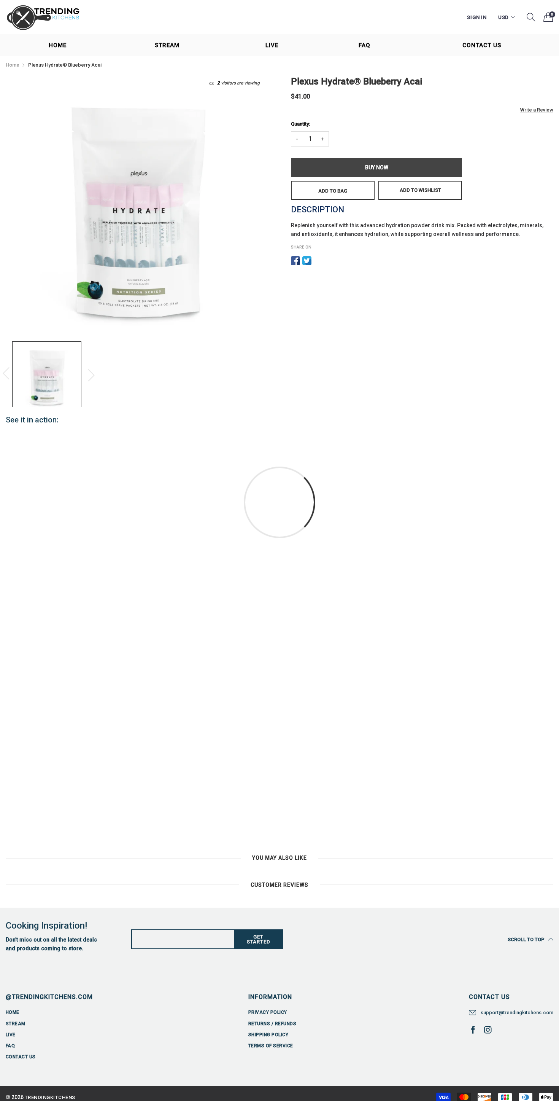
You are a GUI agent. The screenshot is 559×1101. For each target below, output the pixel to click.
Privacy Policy (267, 1012)
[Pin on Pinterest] (318, 260)
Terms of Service (270, 1045)
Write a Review (536, 110)
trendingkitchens (50, 1097)
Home (58, 45)
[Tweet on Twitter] (306, 260)
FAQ (364, 45)
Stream (167, 45)
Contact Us (481, 45)
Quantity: (300, 124)
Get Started (258, 939)
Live (271, 45)
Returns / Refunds (272, 1023)
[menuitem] (57, 45)
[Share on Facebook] (295, 260)
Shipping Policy (268, 1034)
